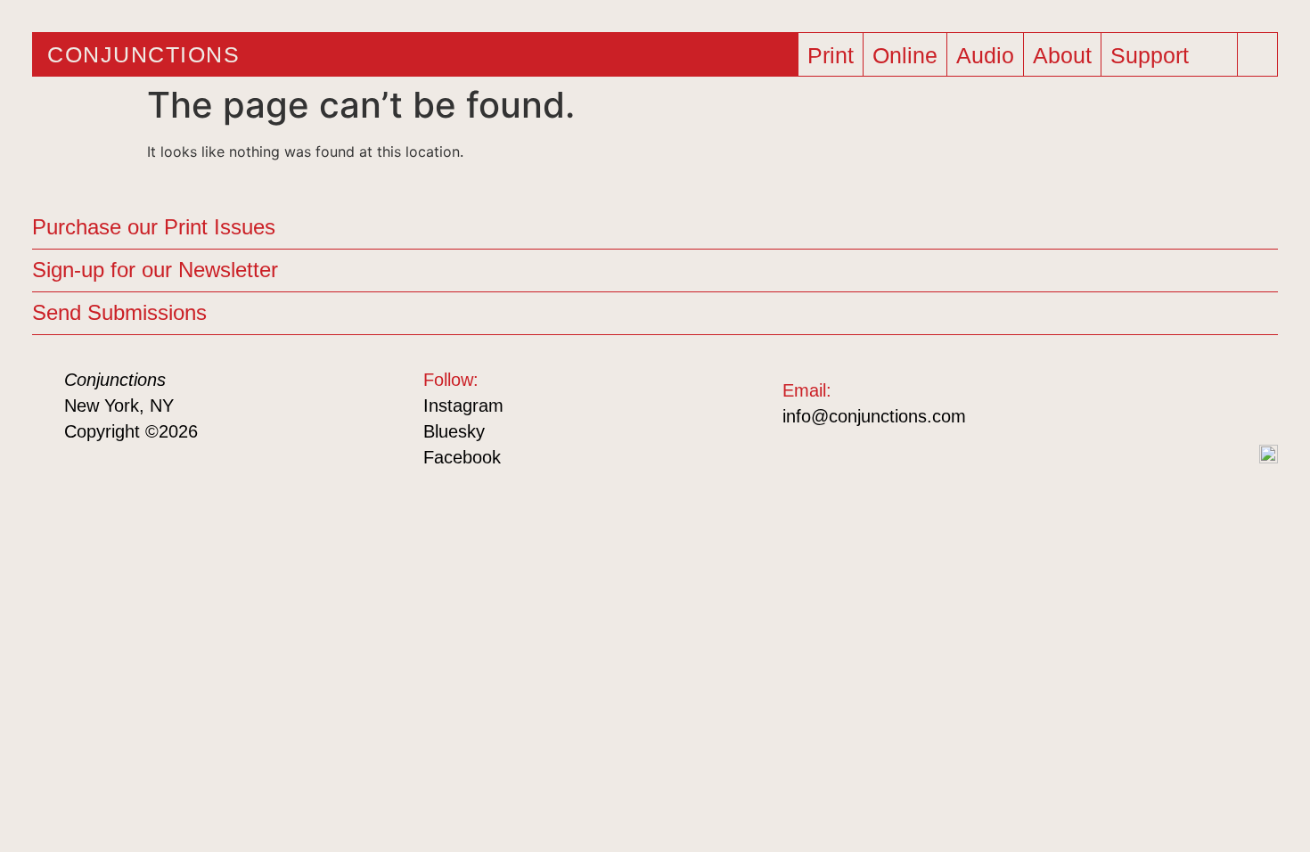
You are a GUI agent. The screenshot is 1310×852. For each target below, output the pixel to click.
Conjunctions (143, 54)
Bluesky (454, 431)
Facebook (462, 457)
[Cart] (1219, 58)
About (1062, 55)
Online (904, 55)
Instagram (463, 405)
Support (1149, 55)
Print (830, 55)
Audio (985, 55)
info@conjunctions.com (874, 416)
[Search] (1251, 46)
